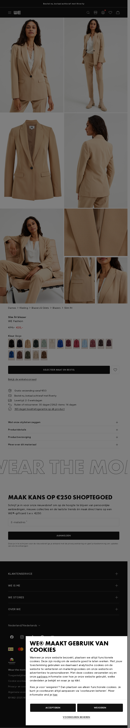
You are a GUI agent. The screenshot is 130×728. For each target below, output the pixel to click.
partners (42, 676)
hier (55, 694)
